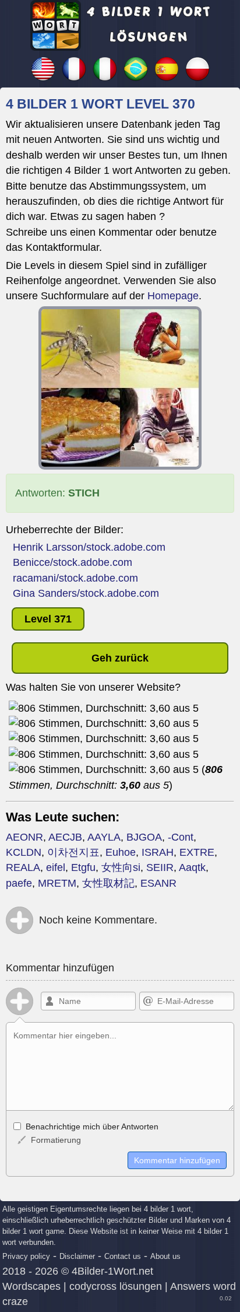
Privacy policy (26, 1256)
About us (165, 1256)
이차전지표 (73, 852)
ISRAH (158, 852)
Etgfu (83, 867)
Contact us (122, 1256)
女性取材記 (108, 883)
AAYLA (104, 837)
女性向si (120, 867)
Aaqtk (192, 867)
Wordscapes (31, 1286)
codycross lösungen (115, 1286)
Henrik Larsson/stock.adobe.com (89, 547)
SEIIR (160, 867)
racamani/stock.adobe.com (75, 578)
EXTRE (196, 852)
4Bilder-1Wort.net (112, 1271)
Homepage (173, 296)
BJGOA (144, 837)
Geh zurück (120, 658)
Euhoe (120, 852)
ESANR (158, 883)
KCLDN (23, 852)
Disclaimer (77, 1256)
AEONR (24, 837)
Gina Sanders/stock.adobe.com (86, 593)
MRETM (57, 883)
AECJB (65, 837)
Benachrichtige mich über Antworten (90, 1126)
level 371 (48, 619)
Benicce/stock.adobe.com (72, 562)
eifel (55, 867)
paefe (19, 883)
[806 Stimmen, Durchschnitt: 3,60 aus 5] (104, 708)
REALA (23, 867)
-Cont (180, 837)
